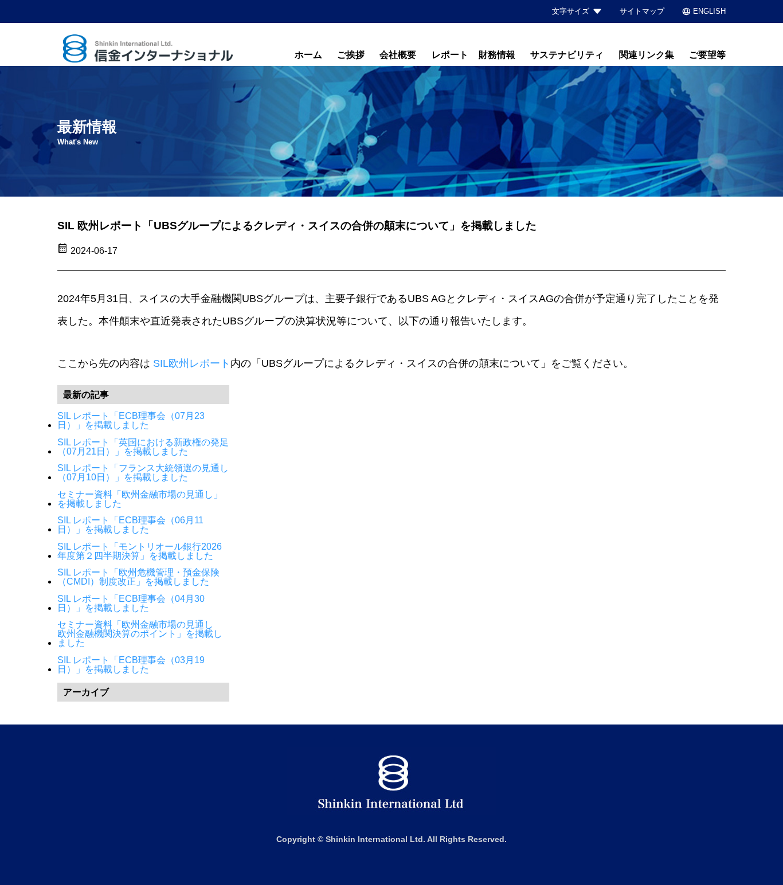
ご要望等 (707, 55)
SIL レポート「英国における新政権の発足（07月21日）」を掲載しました (143, 447)
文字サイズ (570, 11)
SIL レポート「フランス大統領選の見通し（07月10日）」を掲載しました (143, 473)
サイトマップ (642, 11)
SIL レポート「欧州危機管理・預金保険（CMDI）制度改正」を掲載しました (138, 577)
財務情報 (497, 55)
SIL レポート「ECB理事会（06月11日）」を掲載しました (130, 525)
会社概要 (397, 55)
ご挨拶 (351, 55)
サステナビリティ (567, 55)
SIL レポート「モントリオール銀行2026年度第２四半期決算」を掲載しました (139, 551)
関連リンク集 (646, 55)
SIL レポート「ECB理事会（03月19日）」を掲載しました (131, 665)
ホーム (308, 55)
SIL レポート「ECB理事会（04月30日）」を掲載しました (131, 603)
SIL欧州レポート (191, 363)
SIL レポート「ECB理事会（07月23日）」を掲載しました (131, 421)
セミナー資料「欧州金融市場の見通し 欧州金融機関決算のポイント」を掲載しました (139, 634)
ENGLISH (704, 11)
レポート (450, 55)
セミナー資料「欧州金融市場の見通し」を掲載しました (139, 499)
